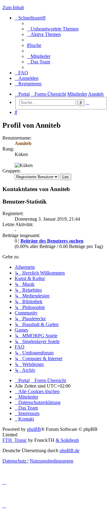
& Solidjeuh (67, 440)
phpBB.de (69, 450)
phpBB (34, 429)
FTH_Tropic (14, 440)
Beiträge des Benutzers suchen (51, 240)
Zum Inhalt (13, 7)
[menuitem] (53, 28)
